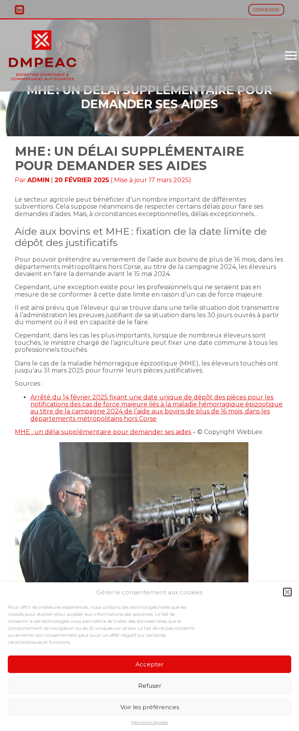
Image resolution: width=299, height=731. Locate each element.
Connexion (266, 9)
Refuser (149, 685)
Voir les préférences (149, 707)
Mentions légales (149, 722)
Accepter (149, 664)
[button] (287, 592)
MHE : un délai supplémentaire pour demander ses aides (103, 432)
